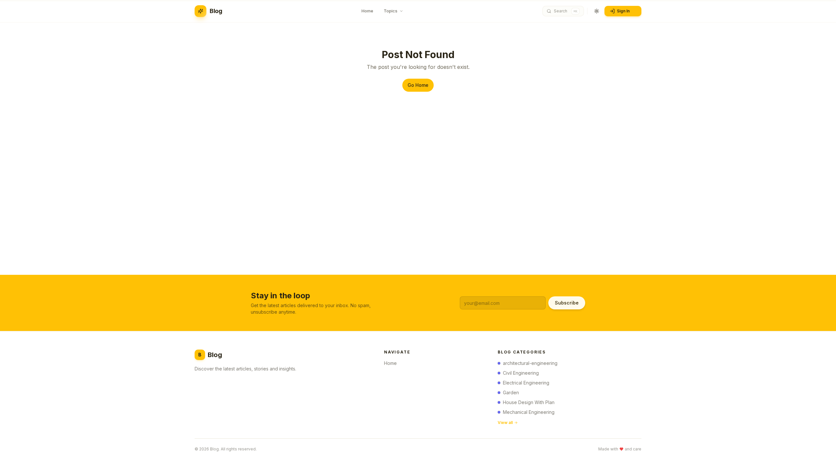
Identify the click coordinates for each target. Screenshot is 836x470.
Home (390, 363)
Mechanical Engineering (529, 412)
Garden (511, 392)
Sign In (623, 10)
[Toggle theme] (597, 11)
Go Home (418, 85)
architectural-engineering (530, 363)
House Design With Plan (529, 402)
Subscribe (567, 303)
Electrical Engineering (526, 382)
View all (505, 422)
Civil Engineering (521, 373)
